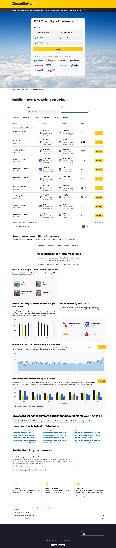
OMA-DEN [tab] (41, 245)
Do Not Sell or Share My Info (52, 540)
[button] (72, 22)
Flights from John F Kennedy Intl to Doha (54, 430)
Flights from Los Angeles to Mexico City (84, 442)
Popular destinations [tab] (72, 421)
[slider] (89, 112)
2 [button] (87, 226)
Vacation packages (36, 10)
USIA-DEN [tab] (41, 264)
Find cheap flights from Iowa (21, 466)
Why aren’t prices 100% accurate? (24, 519)
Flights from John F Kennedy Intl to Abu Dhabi (26, 430)
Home (14, 10)
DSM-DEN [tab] (58, 245)
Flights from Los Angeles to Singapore (54, 442)
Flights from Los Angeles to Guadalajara (24, 440)
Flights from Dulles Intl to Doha (22, 432)
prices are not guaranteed (48, 507)
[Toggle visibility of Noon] (25, 406)
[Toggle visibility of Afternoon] (32, 406)
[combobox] (38, 27)
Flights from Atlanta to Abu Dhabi (83, 437)
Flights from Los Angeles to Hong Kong (54, 440)
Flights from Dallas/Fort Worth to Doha (54, 435)
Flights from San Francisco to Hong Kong (24, 437)
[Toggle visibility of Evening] (40, 406)
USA (27, 89)
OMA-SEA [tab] (75, 245)
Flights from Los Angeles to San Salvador (85, 430)
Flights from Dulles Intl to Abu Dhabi (53, 437)
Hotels (47, 10)
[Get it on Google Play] (54, 545)
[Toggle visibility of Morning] (18, 406)
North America (20, 89)
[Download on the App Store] (61, 545)
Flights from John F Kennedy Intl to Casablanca (86, 440)
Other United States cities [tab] (54, 421)
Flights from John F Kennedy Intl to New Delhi (86, 432)
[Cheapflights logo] (22, 4)
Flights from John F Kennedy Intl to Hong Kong (86, 435)
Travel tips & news (75, 10)
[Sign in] (84, 10)
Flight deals (55, 10)
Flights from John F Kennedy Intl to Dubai (24, 442)
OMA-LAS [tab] (50, 245)
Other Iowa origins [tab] (38, 421)
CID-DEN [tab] (66, 245)
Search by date (23, 10)
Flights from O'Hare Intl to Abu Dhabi (23, 435)
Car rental (64, 10)
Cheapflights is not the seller (22, 512)
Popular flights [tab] (86, 421)
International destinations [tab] (21, 421)
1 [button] (83, 226)
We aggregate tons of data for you (24, 515)
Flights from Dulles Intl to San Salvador (54, 432)
